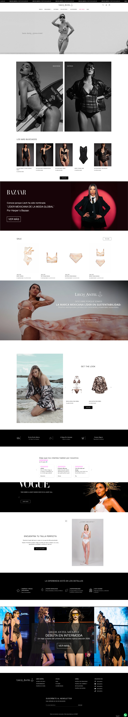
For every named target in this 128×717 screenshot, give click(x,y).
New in (40, 9)
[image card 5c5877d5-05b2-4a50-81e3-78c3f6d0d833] (40, 388)
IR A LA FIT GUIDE (40, 548)
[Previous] (19, 497)
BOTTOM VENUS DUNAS (70, 276)
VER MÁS (64, 178)
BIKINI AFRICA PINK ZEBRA (72, 401)
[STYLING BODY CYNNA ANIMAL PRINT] (25, 154)
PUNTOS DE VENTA (40, 686)
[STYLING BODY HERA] (64, 154)
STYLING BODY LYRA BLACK (100, 168)
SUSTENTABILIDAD (40, 683)
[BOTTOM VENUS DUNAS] (76, 257)
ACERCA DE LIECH (40, 681)
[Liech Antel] (65, 5)
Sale (88, 9)
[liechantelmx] (103, 681)
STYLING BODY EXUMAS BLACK (43, 168)
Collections (63, 9)
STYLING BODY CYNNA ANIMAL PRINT (24, 169)
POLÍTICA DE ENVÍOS (80, 688)
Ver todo (107, 239)
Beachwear (47, 9)
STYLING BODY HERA (60, 168)
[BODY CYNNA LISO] (83, 154)
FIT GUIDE (58, 683)
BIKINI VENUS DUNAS (94, 276)
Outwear (56, 9)
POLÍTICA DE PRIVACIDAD (81, 681)
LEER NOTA (25, 501)
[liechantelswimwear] (103, 684)
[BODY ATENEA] (28, 257)
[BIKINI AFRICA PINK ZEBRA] (77, 385)
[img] (64, 460)
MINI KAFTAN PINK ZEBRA (95, 401)
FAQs (57, 681)
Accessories (73, 9)
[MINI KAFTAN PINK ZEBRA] (99, 385)
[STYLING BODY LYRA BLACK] (102, 154)
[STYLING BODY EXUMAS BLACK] (44, 154)
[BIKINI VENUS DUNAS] (100, 257)
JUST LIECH (81, 9)
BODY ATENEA (20, 276)
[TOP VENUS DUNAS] (52, 257)
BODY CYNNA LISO (79, 168)
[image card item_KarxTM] (39, 97)
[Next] (111, 387)
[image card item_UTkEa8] (88, 97)
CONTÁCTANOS (59, 686)
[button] (109, 5)
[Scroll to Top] (125, 710)
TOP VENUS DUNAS (45, 276)
